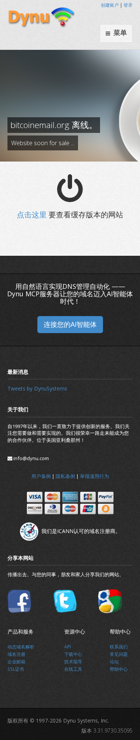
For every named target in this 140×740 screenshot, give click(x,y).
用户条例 (41, 476)
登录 (128, 5)
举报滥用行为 (94, 476)
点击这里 (32, 215)
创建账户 (110, 5)
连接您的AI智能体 (70, 324)
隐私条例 (65, 476)
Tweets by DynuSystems (37, 388)
